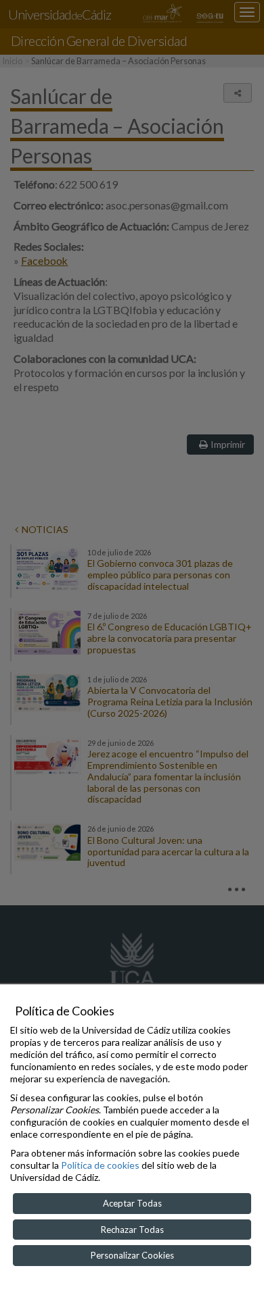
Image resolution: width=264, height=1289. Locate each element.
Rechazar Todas (132, 1229)
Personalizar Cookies (132, 1255)
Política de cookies (100, 1165)
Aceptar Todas (132, 1203)
